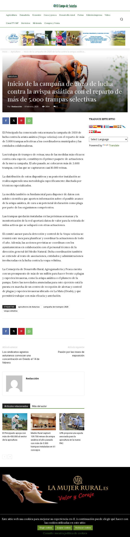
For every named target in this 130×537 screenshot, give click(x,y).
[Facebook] (5, 120)
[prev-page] (4, 457)
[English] (91, 126)
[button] (121, 19)
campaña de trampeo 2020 (55, 306)
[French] (103, 126)
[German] (99, 126)
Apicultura (15, 51)
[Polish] (99, 131)
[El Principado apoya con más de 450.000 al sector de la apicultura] (14, 421)
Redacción (17, 106)
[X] (13, 120)
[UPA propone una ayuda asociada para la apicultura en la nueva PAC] (71, 421)
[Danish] (91, 131)
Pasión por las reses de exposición (71, 353)
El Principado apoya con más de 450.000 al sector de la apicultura (14, 436)
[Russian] (111, 126)
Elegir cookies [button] (45, 528)
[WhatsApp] (29, 120)
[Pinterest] (21, 120)
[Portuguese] (95, 131)
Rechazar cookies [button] (83, 528)
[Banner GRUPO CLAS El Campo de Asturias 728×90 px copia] (65, 44)
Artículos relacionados (16, 406)
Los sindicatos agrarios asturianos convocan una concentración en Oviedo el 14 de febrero (20, 357)
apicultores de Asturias (29, 306)
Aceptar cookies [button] (63, 528)
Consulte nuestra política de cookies (65, 533)
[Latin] (107, 126)
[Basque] (119, 126)
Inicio (4, 51)
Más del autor (39, 406)
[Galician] (123, 126)
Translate (114, 145)
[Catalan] (115, 126)
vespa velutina (10, 311)
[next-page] (10, 457)
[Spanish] (95, 126)
